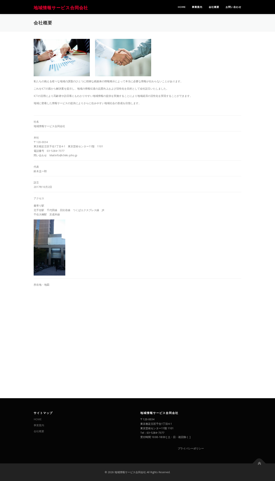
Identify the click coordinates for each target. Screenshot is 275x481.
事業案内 (197, 7)
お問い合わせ (233, 7)
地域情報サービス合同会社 (61, 7)
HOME (182, 7)
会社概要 (214, 7)
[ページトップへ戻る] (259, 463)
